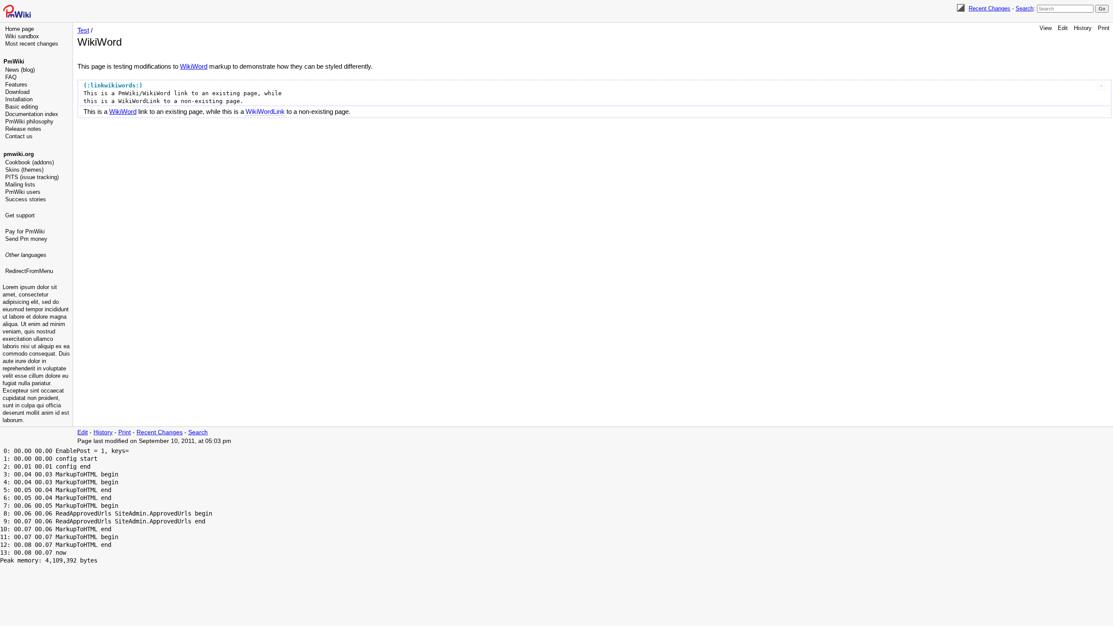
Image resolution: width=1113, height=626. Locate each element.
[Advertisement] (37, 319)
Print (1104, 28)
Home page (19, 29)
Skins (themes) (24, 169)
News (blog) (20, 70)
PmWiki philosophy (29, 121)
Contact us (19, 136)
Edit (1063, 28)
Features (16, 84)
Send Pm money (26, 239)
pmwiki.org (18, 154)
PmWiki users (22, 192)
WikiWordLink (265, 111)
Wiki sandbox (22, 36)
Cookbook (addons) (29, 162)
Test (83, 30)
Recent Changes (989, 8)
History (1083, 28)
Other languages (26, 255)
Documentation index (31, 114)
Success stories (25, 199)
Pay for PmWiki (25, 231)
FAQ (11, 77)
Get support (20, 215)
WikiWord (193, 66)
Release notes (23, 129)
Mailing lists (20, 184)
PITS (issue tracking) (32, 177)
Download (17, 92)
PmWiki (13, 61)
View (1046, 28)
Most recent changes (31, 43)
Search (1024, 8)
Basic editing (21, 106)
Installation (19, 99)
